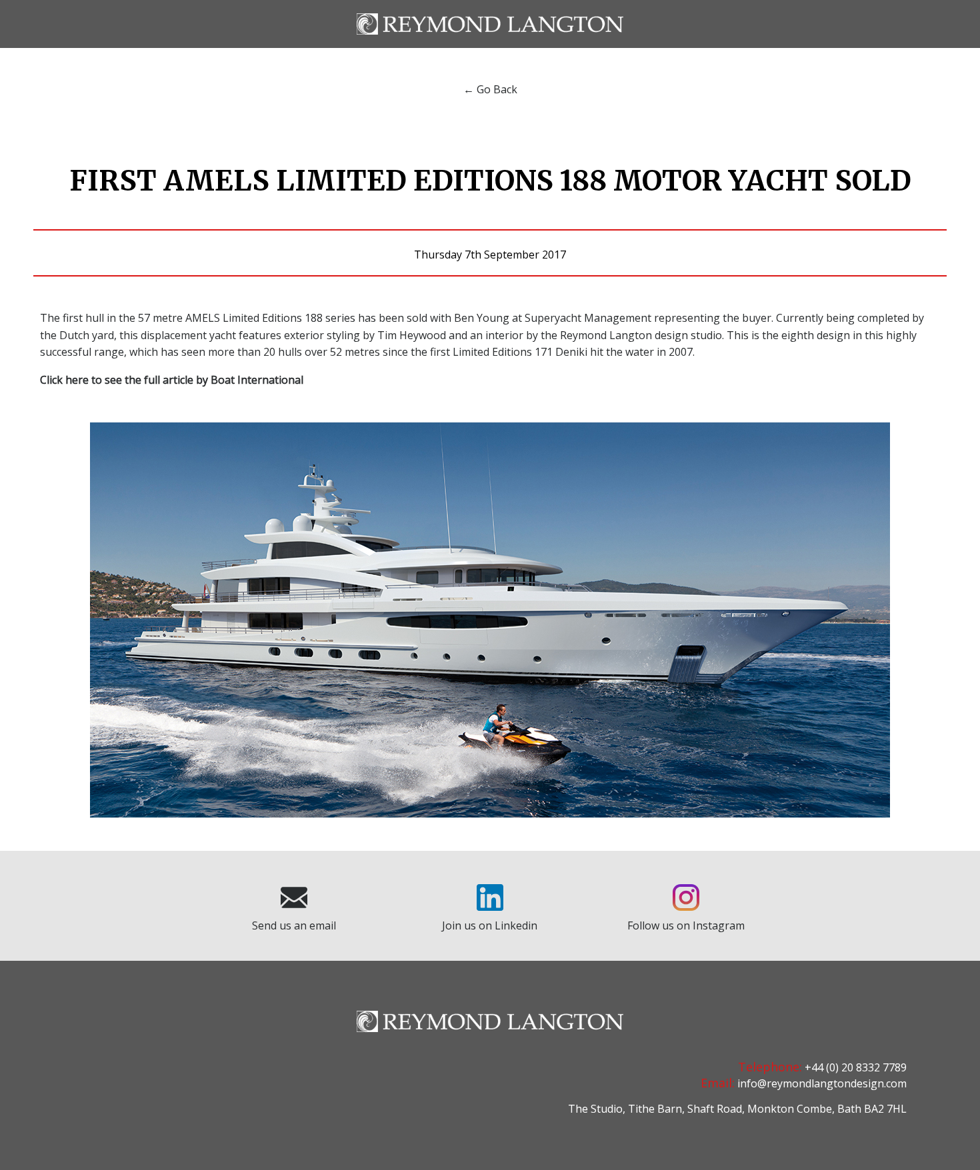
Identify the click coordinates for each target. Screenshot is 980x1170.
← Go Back (490, 89)
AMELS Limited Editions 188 (254, 317)
